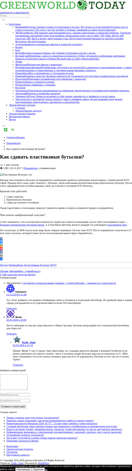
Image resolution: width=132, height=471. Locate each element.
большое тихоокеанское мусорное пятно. (22, 224)
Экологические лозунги (28, 110)
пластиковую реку (117, 224)
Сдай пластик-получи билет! (18, 274)
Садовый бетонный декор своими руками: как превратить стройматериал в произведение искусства (61, 426)
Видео (12, 119)
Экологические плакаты (22, 113)
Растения (20, 87)
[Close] (3, 125)
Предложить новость (17, 455)
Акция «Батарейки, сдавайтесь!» (20, 271)
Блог (17, 50)
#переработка (16, 265)
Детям (18, 61)
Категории (15, 24)
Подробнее (38, 469)
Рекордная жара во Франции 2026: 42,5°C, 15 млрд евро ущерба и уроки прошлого (51, 423)
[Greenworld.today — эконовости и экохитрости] (63, 9)
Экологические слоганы (22, 105)
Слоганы (20, 108)
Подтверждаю (23, 469)
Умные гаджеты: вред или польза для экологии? (32, 417)
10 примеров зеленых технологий (25, 435)
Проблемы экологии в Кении (22, 440)
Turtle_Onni (28, 342)
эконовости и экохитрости (14, 12)
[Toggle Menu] (3, 19)
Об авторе (12, 452)
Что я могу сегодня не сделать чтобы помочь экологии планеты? (41, 438)
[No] (46, 470)
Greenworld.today (15, 137)
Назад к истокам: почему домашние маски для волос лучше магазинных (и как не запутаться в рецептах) (64, 429)
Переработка (13, 143)
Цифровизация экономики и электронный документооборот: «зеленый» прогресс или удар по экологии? (64, 432)
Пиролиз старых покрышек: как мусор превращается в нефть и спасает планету (50, 420)
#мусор (4, 265)
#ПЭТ (53, 265)
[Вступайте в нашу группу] (5, 132)
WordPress (43, 463)
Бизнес (19, 47)
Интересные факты (19, 116)
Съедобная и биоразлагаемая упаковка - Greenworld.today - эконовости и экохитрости (69, 283)
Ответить (11, 308)
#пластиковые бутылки (36, 265)
